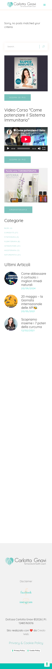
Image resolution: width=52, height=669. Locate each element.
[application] (26, 139)
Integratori (10, 246)
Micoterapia (10, 250)
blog (6, 228)
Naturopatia (10, 255)
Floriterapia (10, 242)
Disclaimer (26, 581)
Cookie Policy (34, 651)
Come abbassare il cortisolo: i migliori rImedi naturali (33, 279)
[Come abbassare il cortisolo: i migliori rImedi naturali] (11, 278)
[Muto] (39, 148)
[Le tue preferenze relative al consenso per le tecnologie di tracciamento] (47, 664)
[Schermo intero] (43, 148)
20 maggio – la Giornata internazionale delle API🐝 (32, 302)
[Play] (8, 148)
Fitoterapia (10, 237)
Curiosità (9, 233)
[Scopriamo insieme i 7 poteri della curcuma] (11, 324)
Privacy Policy (19, 651)
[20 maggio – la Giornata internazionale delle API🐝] (11, 301)
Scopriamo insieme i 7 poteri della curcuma (33, 323)
